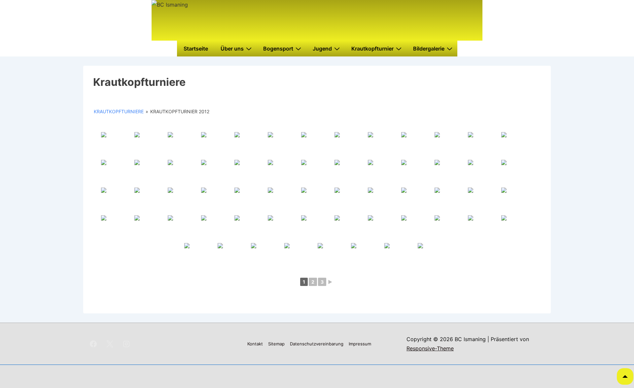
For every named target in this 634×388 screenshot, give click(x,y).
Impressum (360, 343)
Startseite (196, 48)
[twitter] (110, 344)
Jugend (322, 48)
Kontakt (255, 343)
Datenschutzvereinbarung (316, 343)
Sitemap (276, 343)
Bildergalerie (428, 48)
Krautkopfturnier (372, 48)
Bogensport (278, 48)
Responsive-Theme (430, 348)
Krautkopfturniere (119, 111)
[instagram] (126, 344)
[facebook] (93, 344)
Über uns (232, 48)
